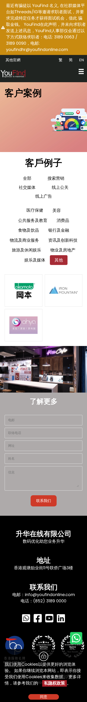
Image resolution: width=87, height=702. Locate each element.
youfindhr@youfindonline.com (37, 49)
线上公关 (60, 187)
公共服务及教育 (32, 220)
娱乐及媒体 (34, 260)
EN (81, 60)
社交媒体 (27, 187)
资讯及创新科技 (62, 240)
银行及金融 (58, 230)
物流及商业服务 (24, 240)
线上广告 (43, 196)
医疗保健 (34, 210)
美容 (56, 210)
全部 (27, 178)
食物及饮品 (28, 230)
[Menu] (81, 71)
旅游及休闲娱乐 (26, 250)
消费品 (63, 220)
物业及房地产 (62, 250)
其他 (59, 260)
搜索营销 (56, 178)
